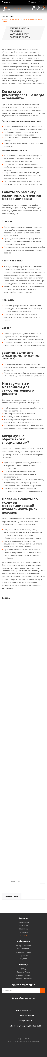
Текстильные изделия (13, 278)
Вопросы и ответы (24, 978)
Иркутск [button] (7, 2)
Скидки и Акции (23, 972)
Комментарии (11, 896)
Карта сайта (23, 1038)
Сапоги (6, 327)
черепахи (8, 358)
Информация (23, 941)
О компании (23, 922)
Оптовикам (23, 932)
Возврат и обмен (23, 945)
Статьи (23, 935)
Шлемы (7, 221)
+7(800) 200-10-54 (25, 1015)
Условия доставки (23, 952)
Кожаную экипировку (13, 266)
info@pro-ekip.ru (25, 1020)
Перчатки (8, 299)
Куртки (6, 260)
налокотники (31, 355)
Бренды (23, 968)
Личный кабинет (23, 975)
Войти (33, 2)
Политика (23, 929)
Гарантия (24, 955)
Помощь (23, 964)
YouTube (22, 1003)
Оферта (23, 958)
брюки (19, 260)
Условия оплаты (23, 948)
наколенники (12, 355)
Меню (19, 9)
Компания (23, 918)
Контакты (23, 925)
